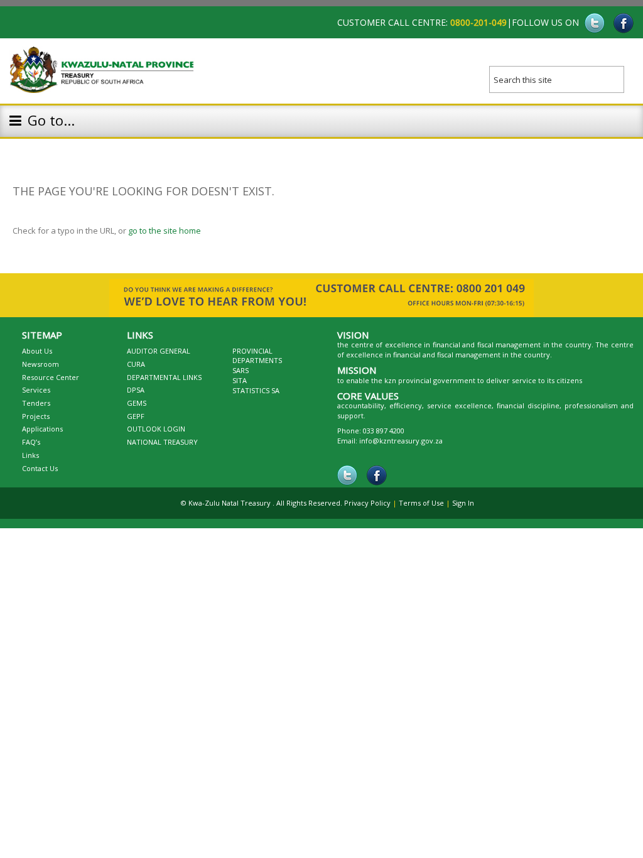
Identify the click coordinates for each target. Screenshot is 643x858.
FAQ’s (31, 442)
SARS (240, 370)
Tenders (36, 403)
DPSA (135, 389)
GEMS (136, 403)
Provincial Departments (257, 356)
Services (36, 389)
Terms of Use (421, 503)
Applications (42, 428)
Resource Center (50, 377)
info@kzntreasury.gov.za (401, 440)
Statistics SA (255, 390)
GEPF (135, 416)
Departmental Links (164, 377)
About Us (37, 351)
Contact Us (40, 468)
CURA (136, 364)
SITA (239, 380)
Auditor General (158, 351)
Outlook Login (156, 428)
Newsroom (40, 364)
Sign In (463, 503)
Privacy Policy (367, 503)
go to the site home (164, 230)
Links (30, 455)
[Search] (624, 75)
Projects (36, 416)
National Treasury (162, 442)
